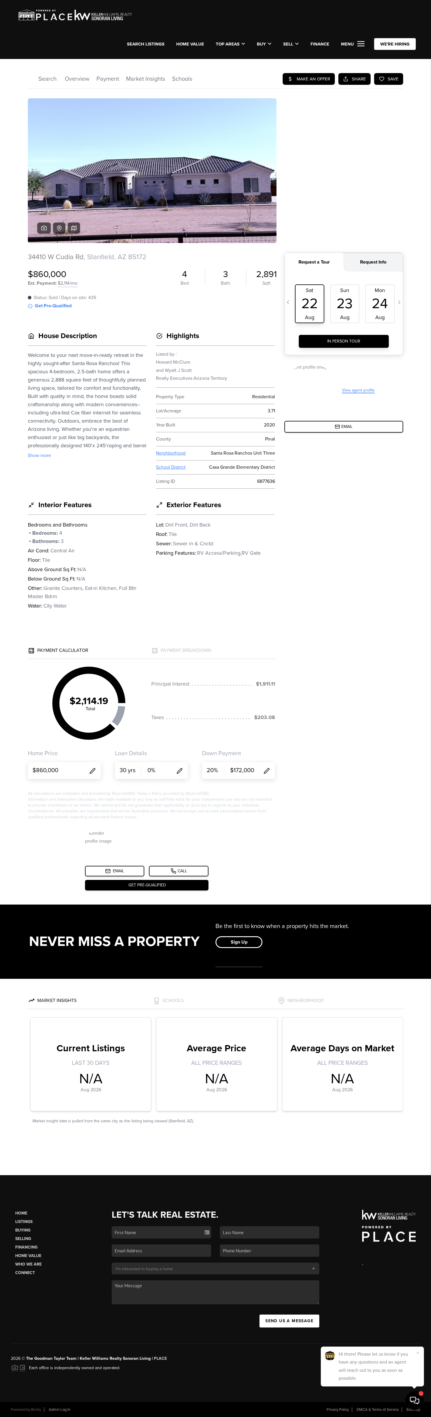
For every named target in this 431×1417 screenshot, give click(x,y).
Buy (261, 44)
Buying (22, 1230)
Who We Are (28, 1264)
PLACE (160, 1358)
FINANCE (319, 44)
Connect (25, 1272)
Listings (24, 1221)
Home (21, 1213)
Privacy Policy (338, 1409)
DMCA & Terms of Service (378, 1409)
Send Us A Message (289, 1320)
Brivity (36, 1409)
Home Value (190, 44)
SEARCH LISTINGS (145, 44)
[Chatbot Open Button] (414, 1400)
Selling (23, 1238)
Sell (288, 44)
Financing (26, 1247)
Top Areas (228, 44)
